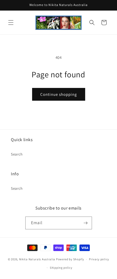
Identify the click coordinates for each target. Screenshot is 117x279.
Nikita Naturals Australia (37, 259)
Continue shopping (58, 94)
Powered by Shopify (70, 259)
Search (17, 154)
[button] (11, 22)
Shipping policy (61, 268)
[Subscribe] (86, 223)
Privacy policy (99, 259)
